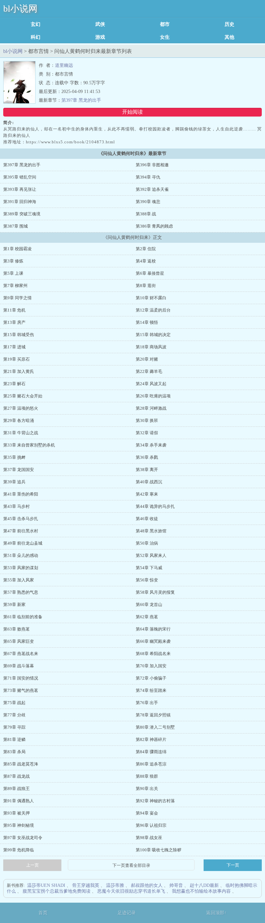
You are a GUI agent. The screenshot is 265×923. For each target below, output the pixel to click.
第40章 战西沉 (149, 481)
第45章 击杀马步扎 (20, 518)
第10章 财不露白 (151, 297)
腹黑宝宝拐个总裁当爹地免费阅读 (56, 891)
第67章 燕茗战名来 (20, 653)
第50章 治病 (147, 543)
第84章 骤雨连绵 (151, 751)
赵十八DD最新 (204, 885)
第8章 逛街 (146, 285)
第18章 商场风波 (151, 346)
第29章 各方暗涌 (18, 420)
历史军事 (229, 24)
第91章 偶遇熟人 (18, 800)
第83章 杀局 (14, 751)
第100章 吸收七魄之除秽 (158, 849)
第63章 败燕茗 (16, 629)
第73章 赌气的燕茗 (20, 690)
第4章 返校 (146, 261)
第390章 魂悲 (148, 201)
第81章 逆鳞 (14, 739)
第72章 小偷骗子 (151, 678)
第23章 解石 (14, 383)
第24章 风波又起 (151, 383)
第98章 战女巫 (149, 837)
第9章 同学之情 (17, 297)
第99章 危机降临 (18, 849)
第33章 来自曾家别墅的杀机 (29, 445)
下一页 (233, 865)
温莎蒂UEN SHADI (46, 885)
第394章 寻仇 (148, 177)
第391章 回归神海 (19, 201)
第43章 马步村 (16, 506)
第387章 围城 (15, 226)
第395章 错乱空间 (19, 177)
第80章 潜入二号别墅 (155, 727)
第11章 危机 (14, 310)
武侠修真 (100, 24)
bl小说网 (20, 9)
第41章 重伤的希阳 (20, 494)
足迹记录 (127, 912)
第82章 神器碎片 (151, 739)
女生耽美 (165, 37)
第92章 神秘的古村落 (155, 800)
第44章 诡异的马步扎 (155, 506)
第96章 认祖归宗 (151, 825)
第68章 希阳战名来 (153, 653)
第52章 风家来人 (151, 555)
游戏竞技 (100, 37)
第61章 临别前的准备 (22, 616)
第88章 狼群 (147, 776)
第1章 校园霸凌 (17, 248)
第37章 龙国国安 (18, 469)
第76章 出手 (147, 702)
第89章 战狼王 (16, 788)
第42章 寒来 (147, 494)
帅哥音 (176, 885)
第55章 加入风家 (18, 580)
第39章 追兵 (14, 481)
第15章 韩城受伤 (18, 334)
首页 (43, 912)
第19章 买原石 (16, 359)
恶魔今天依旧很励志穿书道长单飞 (131, 891)
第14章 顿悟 (147, 322)
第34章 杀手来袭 (151, 445)
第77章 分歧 (14, 715)
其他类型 (229, 37)
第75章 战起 (14, 702)
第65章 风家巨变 (18, 641)
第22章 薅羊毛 (149, 371)
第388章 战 (146, 213)
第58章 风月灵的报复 (155, 592)
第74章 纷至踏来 (151, 690)
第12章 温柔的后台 (153, 310)
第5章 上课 (13, 273)
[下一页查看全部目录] (131, 865)
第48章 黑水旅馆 (151, 530)
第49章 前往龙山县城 (22, 543)
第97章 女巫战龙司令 (22, 837)
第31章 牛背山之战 (20, 432)
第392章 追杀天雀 (152, 189)
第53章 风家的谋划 (20, 567)
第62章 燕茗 (147, 616)
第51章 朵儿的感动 (20, 555)
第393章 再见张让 (19, 189)
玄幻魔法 (35, 24)
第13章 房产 (14, 322)
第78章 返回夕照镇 (153, 715)
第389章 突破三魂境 (21, 213)
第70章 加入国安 (151, 665)
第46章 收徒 (147, 518)
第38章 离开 (147, 469)
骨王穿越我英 (85, 885)
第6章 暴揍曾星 (150, 273)
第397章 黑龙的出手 (81, 100)
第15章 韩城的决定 (153, 334)
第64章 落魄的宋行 (153, 629)
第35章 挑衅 (14, 457)
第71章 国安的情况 (20, 678)
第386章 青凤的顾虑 (154, 226)
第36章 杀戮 (147, 457)
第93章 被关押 (16, 813)
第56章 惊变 (147, 580)
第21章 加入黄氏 (18, 371)
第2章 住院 (146, 248)
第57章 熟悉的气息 (20, 592)
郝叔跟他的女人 (147, 885)
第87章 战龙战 (16, 776)
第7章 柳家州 (15, 285)
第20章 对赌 (147, 359)
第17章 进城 (14, 346)
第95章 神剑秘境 (18, 825)
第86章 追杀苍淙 (151, 764)
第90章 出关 (147, 788)
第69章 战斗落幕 (18, 665)
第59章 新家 (14, 604)
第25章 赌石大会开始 (22, 396)
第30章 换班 (147, 420)
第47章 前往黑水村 (20, 530)
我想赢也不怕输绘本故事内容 (201, 891)
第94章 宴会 (147, 813)
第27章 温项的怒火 (20, 408)
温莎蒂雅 (115, 885)
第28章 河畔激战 (151, 408)
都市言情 (165, 24)
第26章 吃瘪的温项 (153, 396)
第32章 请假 (147, 432)
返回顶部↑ (216, 912)
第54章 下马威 (149, 567)
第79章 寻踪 (14, 727)
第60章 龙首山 (149, 604)
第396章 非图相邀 (152, 164)
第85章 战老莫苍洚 (20, 764)
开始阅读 (132, 112)
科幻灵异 (35, 37)
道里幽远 (64, 65)
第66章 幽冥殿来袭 (153, 641)
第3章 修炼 (13, 261)
